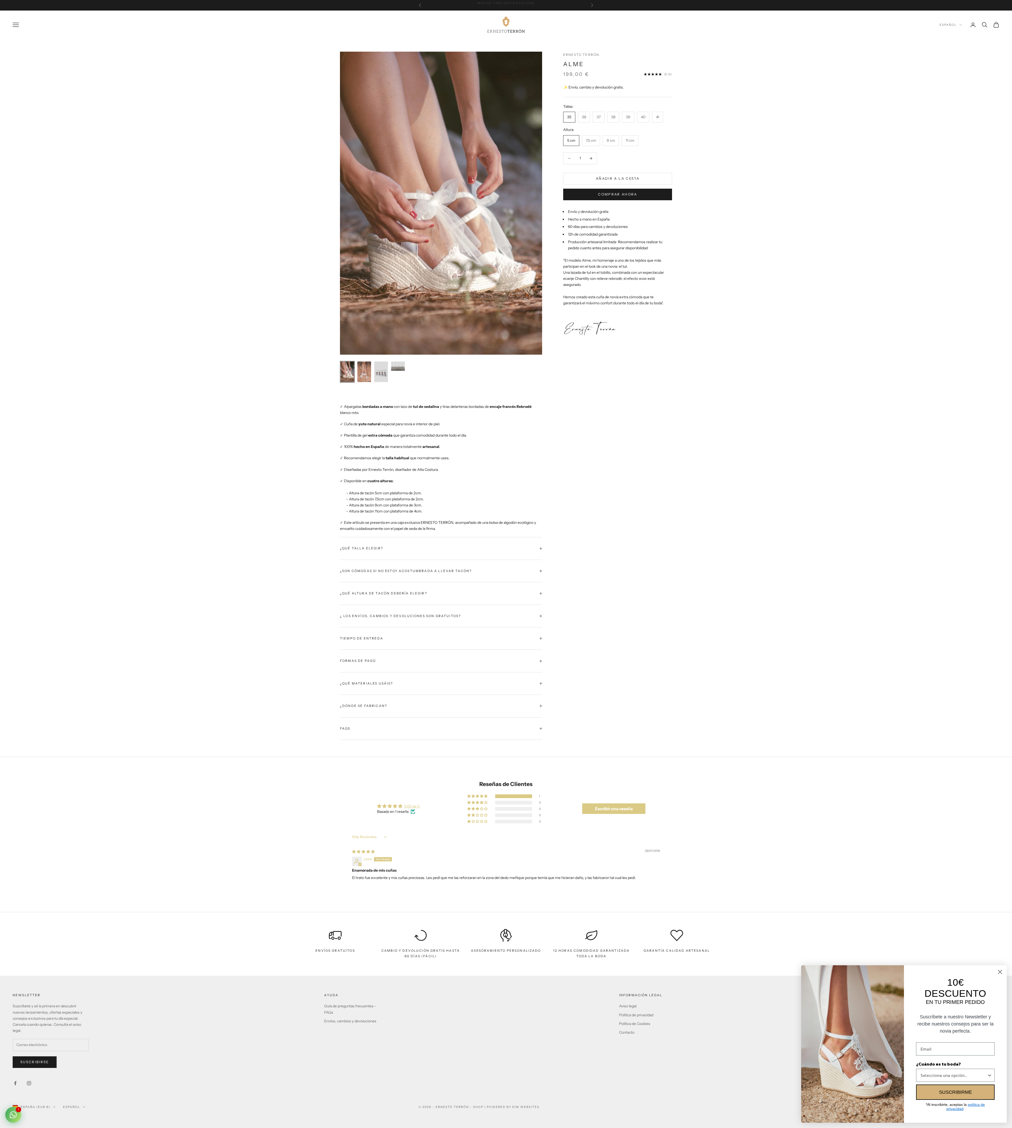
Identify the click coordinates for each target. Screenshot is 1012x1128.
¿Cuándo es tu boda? (938, 1064)
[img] (363, 851)
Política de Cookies (634, 1023)
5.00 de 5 (412, 806)
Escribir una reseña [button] (614, 808)
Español (948, 25)
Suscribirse (34, 1062)
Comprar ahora (617, 194)
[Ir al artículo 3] (381, 372)
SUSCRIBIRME (955, 1092)
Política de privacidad (636, 1015)
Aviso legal (627, 1006)
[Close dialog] (1000, 971)
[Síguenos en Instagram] (29, 1083)
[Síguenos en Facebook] (15, 1083)
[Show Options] (989, 1075)
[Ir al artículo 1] (347, 372)
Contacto (626, 1032)
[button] (477, 796)
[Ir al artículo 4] (398, 366)
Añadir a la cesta (617, 178)
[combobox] (954, 1075)
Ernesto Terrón (581, 55)
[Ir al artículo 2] (364, 372)
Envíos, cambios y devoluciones (350, 1021)
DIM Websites (525, 1107)
